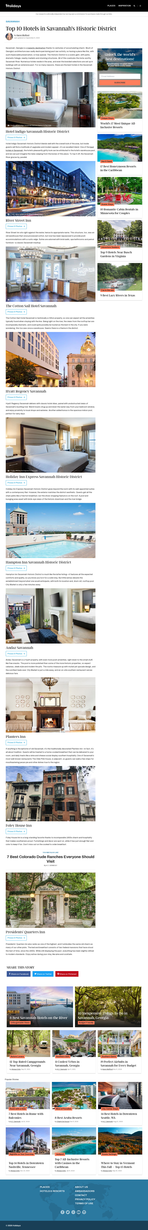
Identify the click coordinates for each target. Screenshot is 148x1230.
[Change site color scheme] (140, 6)
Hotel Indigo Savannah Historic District (37, 131)
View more (40, 1006)
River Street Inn (18, 220)
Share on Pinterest (67, 974)
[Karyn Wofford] (9, 36)
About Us (81, 1187)
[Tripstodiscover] (73, 1213)
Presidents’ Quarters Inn (25, 932)
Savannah (13, 21)
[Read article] (119, 105)
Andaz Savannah (19, 648)
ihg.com (48, 125)
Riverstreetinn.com (36, 214)
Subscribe (119, 83)
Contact (81, 1195)
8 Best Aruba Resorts (68, 1117)
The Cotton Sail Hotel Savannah (31, 306)
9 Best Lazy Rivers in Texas (117, 295)
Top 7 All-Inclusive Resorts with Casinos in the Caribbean (72, 1163)
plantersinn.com (32, 730)
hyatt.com (39, 385)
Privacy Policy (85, 1199)
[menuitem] (111, 5)
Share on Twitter (44, 974)
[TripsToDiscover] (62, 1213)
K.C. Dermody (51, 865)
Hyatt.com (26, 641)
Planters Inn (16, 737)
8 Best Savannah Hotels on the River (38, 1018)
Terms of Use (84, 1203)
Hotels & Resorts (52, 1191)
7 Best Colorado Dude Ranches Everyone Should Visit (50, 859)
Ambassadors (84, 1191)
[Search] (134, 6)
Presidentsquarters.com (33, 926)
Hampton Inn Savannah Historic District (60, 556)
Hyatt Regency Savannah (26, 391)
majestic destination (36, 48)
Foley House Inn (34, 819)
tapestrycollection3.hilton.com (52, 300)
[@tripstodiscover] (68, 1213)
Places (45, 1187)
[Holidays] (79, 1213)
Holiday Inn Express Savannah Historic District (44, 477)
